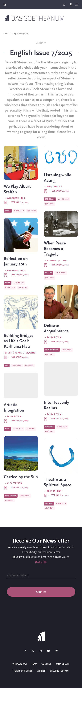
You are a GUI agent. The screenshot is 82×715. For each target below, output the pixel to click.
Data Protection (59, 671)
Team (34, 664)
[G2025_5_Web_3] (21, 385)
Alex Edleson (14, 483)
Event (7, 210)
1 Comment (19, 283)
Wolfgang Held (16, 198)
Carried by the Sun (21, 477)
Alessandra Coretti (58, 261)
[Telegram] (56, 651)
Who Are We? (19, 664)
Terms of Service (23, 671)
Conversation (51, 350)
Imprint (41, 671)
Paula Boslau (14, 416)
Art (6, 365)
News (7, 429)
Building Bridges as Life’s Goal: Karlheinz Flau (19, 341)
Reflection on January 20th (16, 261)
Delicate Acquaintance (56, 329)
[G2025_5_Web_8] (61, 157)
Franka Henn (54, 491)
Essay (7, 283)
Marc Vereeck (54, 187)
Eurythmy (49, 426)
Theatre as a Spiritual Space (57, 482)
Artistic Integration (14, 408)
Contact (46, 664)
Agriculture (10, 496)
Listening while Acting (57, 178)
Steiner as (50, 199)
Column (49, 503)
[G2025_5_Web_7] (21, 235)
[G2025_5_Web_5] (61, 302)
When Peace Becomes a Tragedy (55, 249)
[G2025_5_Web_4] (21, 453)
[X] (33, 651)
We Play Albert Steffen (17, 189)
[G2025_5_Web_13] (61, 224)
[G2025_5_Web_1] (61, 379)
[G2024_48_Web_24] (21, 163)
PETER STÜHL (10, 353)
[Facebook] (25, 651)
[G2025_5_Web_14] (21, 312)
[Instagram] (40, 651)
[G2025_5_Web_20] (61, 456)
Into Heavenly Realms (56, 405)
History (48, 273)
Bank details (62, 664)
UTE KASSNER (29, 353)
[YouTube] (48, 651)
